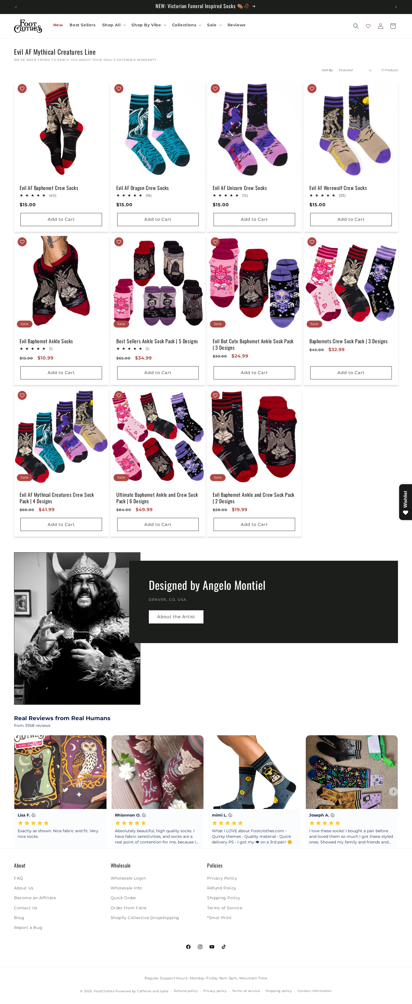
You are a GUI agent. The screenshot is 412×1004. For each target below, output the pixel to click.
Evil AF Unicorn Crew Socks (240, 187)
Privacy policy (215, 991)
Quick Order (124, 897)
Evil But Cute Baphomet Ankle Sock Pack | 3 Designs (253, 344)
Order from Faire (129, 907)
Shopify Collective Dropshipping (145, 917)
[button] (113, 25)
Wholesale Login (128, 878)
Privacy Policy (222, 878)
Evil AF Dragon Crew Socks (142, 187)
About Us (24, 888)
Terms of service (246, 991)
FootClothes (104, 991)
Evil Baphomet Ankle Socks (46, 341)
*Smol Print (219, 917)
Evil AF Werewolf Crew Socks (338, 187)
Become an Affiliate (35, 897)
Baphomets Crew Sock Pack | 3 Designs (348, 341)
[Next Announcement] (396, 7)
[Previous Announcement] (16, 7)
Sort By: (327, 70)
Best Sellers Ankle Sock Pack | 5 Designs (157, 341)
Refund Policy (222, 888)
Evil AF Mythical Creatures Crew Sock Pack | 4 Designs (57, 498)
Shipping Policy (223, 897)
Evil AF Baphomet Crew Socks (49, 187)
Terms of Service (224, 907)
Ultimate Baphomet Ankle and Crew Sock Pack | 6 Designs (157, 498)
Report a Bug (28, 927)
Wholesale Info (126, 888)
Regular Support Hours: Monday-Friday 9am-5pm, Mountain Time (206, 978)
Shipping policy (278, 991)
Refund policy (186, 991)
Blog (19, 917)
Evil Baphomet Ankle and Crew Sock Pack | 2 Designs (254, 498)
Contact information (315, 991)
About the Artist (176, 616)
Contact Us (26, 907)
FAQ (18, 878)
